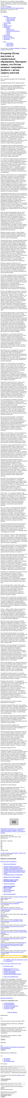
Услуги (8, 32)
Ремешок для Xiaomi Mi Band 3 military (13, 868)
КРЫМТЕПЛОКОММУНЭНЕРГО (13, 974)
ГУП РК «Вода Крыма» (10, 971)
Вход (5, 41)
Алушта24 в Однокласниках (11, 1005)
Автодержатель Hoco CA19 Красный (13, 874)
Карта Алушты (7, 891)
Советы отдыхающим (9, 883)
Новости (6, 16)
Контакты (10, 998)
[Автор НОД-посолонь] (7, 835)
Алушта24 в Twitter (8, 1008)
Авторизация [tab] (7, 1060)
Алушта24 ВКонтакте (9, 1004)
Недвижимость (10, 29)
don (1, 854)
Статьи (8, 21)
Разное (8, 33)
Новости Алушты (11, 17)
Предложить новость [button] (18, 8)
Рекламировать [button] (4, 8)
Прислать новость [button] (5, 1047)
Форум (5, 24)
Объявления (7, 27)
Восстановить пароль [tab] (9, 1061)
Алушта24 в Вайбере (9, 1003)
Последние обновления (10, 894)
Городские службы (8, 966)
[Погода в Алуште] (6, 963)
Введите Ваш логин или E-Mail (9, 1092)
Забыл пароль (10, 44)
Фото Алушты (7, 889)
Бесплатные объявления (10, 864)
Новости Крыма (11, 20)
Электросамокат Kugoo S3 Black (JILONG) (14, 870)
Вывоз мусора (11, 968)
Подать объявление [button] (5, 1048)
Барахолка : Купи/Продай (13, 31)
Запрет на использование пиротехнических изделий (13, 925)
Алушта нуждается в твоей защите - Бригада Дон (13, 853)
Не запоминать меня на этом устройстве (12, 1086)
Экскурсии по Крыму (9, 37)
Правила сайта (4, 998)
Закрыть (3, 1039)
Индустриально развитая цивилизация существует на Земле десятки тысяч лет (14, 932)
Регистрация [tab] (7, 1058)
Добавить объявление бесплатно (12, 866)
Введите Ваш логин (6, 1066)
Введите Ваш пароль (6, 1069)
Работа (8, 28)
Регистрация (10, 43)
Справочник (7, 35)
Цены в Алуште (8, 36)
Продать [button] (11, 8)
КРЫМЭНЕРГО (12, 970)
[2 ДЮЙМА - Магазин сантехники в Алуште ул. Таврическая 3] (15, 961)
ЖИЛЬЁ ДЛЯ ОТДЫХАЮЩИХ (12, 877)
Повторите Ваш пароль (6, 1071)
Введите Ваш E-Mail (6, 1068)
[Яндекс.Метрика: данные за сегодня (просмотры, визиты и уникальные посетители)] (12, 1012)
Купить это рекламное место (11, 976)
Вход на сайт (10, 45)
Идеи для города (11, 19)
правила (19, 1075)
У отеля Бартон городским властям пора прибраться (12, 902)
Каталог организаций (9, 890)
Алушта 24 (3, 6)
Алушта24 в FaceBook (9, 1007)
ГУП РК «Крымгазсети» (10, 972)
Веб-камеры (7, 39)
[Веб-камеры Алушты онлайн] (16, 963)
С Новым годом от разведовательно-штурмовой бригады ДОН (12, 920)
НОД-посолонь (4, 836)
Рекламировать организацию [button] (17, 1047)
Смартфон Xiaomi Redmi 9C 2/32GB (13, 869)
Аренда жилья (7, 23)
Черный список (7, 25)
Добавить (8, 6)
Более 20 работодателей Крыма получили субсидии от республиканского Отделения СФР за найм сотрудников (13, 944)
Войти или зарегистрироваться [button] (8, 861)
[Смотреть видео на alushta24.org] (14, 824)
